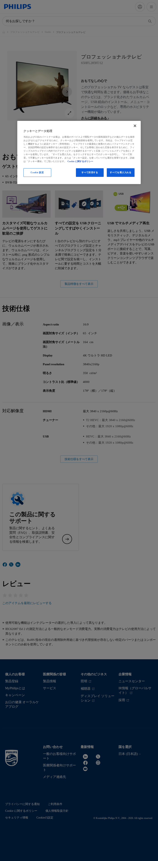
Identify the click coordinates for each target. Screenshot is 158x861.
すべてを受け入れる (120, 172)
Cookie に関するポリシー (80, 161)
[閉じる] (134, 125)
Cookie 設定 (37, 172)
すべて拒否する (89, 172)
